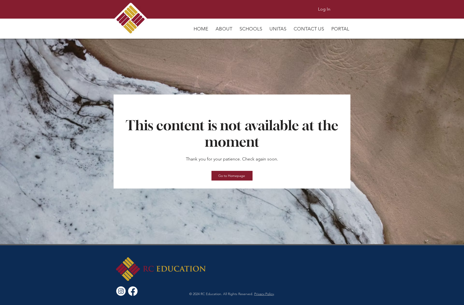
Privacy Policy (264, 294)
